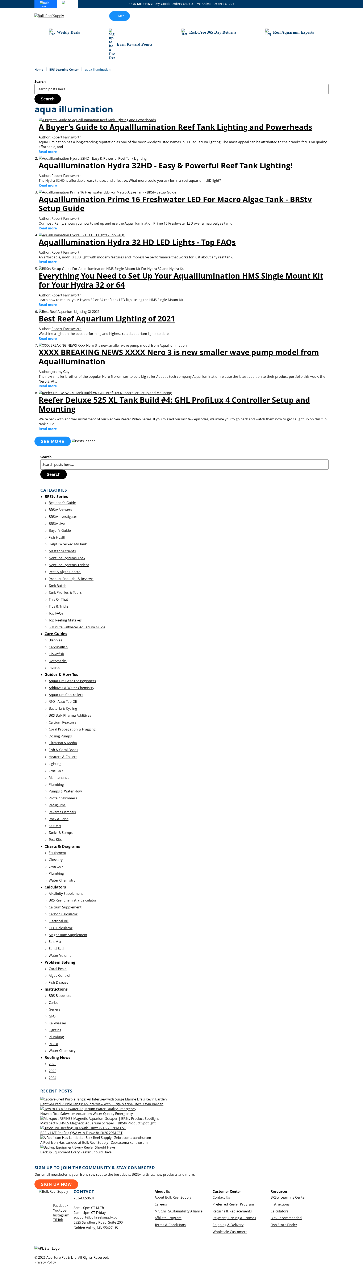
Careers (161, 1204)
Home (39, 69)
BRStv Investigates (63, 516)
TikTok (58, 1219)
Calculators (279, 1211)
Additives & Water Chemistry (71, 688)
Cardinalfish (58, 647)
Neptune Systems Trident (69, 565)
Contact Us (221, 1197)
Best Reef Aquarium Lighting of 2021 (107, 318)
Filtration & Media (63, 743)
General (55, 1009)
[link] (316, 16)
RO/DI (53, 1044)
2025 (52, 1071)
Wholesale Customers (230, 1231)
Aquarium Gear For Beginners (72, 681)
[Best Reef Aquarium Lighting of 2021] (69, 311)
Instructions (280, 1204)
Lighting (55, 763)
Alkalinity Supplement (66, 893)
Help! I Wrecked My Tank (68, 544)
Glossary (56, 859)
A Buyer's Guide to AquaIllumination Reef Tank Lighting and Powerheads (175, 127)
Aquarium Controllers (66, 694)
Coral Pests (58, 968)
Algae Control (59, 975)
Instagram (61, 1215)
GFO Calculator (60, 928)
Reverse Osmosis (62, 812)
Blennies (55, 640)
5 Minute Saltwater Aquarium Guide (77, 627)
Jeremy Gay (60, 371)
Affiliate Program (168, 1218)
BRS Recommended (286, 1218)
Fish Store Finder (284, 1225)
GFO (52, 1016)
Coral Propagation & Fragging (72, 729)
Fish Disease (58, 982)
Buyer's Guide (60, 530)
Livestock (56, 770)
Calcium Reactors (62, 722)
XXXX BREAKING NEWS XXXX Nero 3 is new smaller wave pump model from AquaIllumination (179, 356)
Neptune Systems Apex (67, 558)
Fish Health (57, 537)
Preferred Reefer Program (233, 1204)
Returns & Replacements (232, 1211)
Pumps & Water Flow (65, 791)
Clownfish (56, 654)
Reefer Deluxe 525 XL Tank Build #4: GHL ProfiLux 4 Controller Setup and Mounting (174, 404)
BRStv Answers (60, 509)
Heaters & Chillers (63, 756)
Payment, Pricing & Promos (234, 1218)
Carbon (54, 1002)
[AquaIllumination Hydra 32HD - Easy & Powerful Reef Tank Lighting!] (93, 158)
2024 (52, 1077)
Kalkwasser (57, 1023)
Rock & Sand (58, 819)
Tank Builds (57, 585)
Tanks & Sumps (61, 832)
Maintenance (59, 777)
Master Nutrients (62, 551)
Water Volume (60, 955)
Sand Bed (56, 948)
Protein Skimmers (63, 798)
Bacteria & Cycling (63, 708)
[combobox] (181, 89)
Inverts (54, 667)
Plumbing (56, 784)
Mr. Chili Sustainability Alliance (179, 1211)
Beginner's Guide (62, 502)
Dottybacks (58, 661)
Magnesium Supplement (68, 935)
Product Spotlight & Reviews (71, 578)
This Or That (58, 599)
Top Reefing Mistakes (65, 620)
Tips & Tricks (59, 606)
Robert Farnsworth (66, 137)
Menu (122, 16)
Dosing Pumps (60, 736)
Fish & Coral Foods (63, 750)
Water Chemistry (62, 880)
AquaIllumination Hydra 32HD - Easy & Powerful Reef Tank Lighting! (165, 165)
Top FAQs (56, 613)
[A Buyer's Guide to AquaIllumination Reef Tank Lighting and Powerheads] (97, 120)
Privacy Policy (45, 1262)
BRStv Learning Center (288, 1197)
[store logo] (52, 15)
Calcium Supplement (65, 907)
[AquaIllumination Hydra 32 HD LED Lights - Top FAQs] (82, 235)
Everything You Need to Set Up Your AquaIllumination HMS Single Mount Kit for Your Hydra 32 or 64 (181, 280)
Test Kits (55, 839)
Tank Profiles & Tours (65, 592)
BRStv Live (57, 523)
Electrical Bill (58, 921)
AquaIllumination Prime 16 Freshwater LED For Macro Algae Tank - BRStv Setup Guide (175, 203)
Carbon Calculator (63, 914)
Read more (48, 151)
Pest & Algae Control (65, 572)
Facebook (60, 1205)
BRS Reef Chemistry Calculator (73, 900)
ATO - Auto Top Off (63, 701)
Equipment (57, 852)
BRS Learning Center (64, 69)
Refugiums (57, 805)
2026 (52, 1064)
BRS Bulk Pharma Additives (70, 715)
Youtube (60, 1210)
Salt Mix (55, 826)
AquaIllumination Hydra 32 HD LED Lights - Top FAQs (137, 242)
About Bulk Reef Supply (173, 1197)
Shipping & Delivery (228, 1225)
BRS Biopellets (60, 995)
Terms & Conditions (170, 1225)
